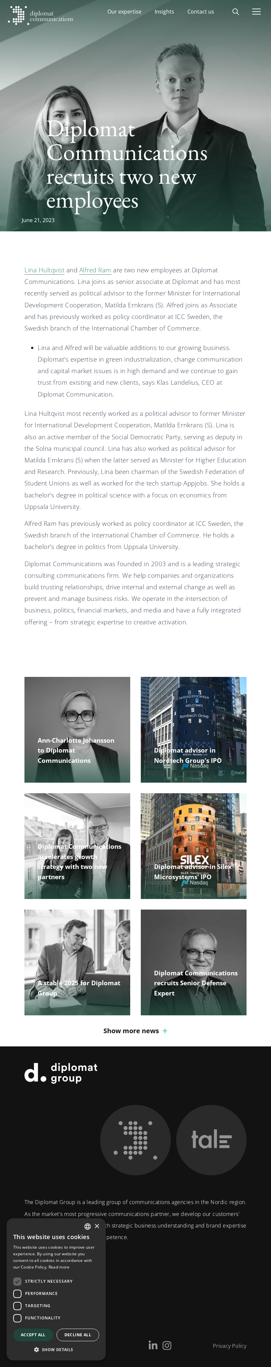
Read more (59, 1267)
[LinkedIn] (153, 1345)
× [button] (96, 1226)
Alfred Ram (95, 270)
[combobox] (87, 1226)
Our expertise (124, 11)
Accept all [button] (33, 1335)
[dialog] (56, 1289)
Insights (164, 11)
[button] (56, 1350)
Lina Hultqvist (44, 270)
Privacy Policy (230, 1345)
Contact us (200, 11)
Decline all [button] (77, 1335)
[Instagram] (167, 1345)
